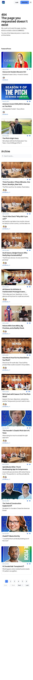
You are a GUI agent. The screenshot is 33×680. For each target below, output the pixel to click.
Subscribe (25, 2)
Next (19, 585)
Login (16, 2)
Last (27, 585)
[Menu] (31, 2)
